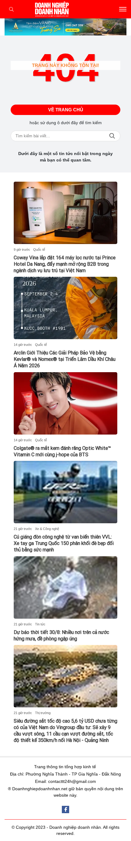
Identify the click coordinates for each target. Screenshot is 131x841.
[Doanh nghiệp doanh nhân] (65, 9)
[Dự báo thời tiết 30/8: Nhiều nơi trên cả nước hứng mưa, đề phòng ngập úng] (65, 587)
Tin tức (40, 624)
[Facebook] (65, 809)
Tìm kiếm (112, 136)
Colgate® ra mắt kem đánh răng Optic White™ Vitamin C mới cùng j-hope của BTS (62, 451)
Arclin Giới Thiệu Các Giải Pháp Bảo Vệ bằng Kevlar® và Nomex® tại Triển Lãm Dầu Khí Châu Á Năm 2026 (64, 359)
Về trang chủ (65, 109)
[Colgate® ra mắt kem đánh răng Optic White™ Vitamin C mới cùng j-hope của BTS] (65, 403)
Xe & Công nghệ (47, 529)
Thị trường (43, 713)
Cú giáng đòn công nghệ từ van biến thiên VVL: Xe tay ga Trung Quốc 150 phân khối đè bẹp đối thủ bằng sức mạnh (64, 543)
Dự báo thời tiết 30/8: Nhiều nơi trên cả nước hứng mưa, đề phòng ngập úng (61, 635)
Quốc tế (39, 249)
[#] (65, 26)
